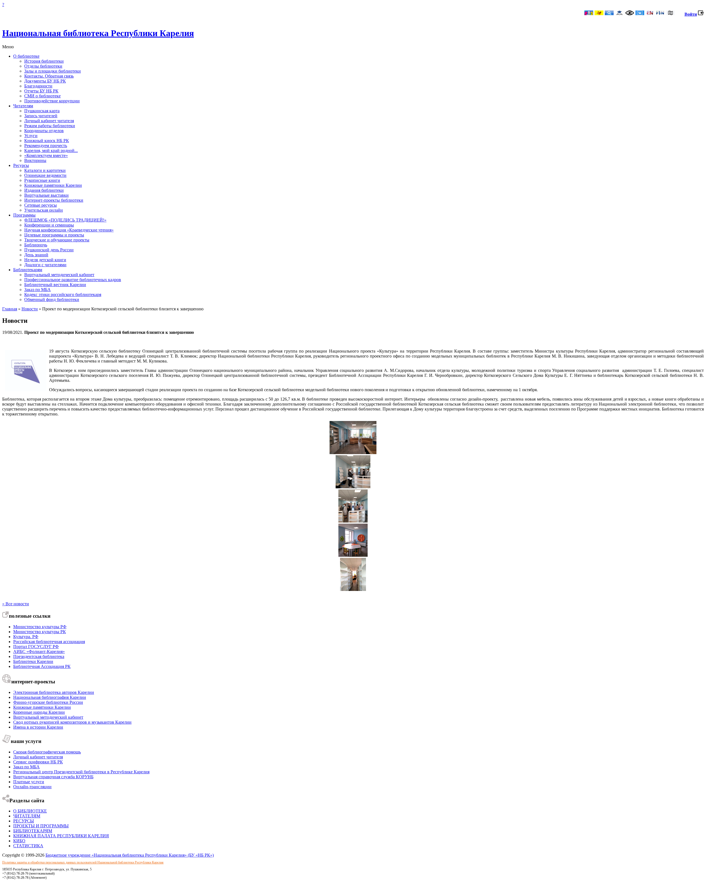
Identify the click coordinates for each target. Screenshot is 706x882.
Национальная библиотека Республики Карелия (98, 33)
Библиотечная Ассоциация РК (42, 666)
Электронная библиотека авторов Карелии (53, 692)
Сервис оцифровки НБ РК (38, 762)
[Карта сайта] (670, 13)
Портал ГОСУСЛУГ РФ (36, 646)
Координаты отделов (44, 130)
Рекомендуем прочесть (45, 145)
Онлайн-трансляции (32, 786)
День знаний (36, 254)
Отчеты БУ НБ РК (41, 91)
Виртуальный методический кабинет (59, 274)
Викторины (35, 160)
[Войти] (701, 14)
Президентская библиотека (38, 656)
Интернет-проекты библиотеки (53, 200)
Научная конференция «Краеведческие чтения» (69, 230)
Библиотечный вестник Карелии (55, 284)
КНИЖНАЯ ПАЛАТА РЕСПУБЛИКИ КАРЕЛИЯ (61, 835)
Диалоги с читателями (45, 264)
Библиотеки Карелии (33, 661)
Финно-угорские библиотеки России (48, 702)
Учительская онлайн (43, 210)
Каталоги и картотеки (45, 170)
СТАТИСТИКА (28, 845)
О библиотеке (26, 56)
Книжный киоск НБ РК (46, 140)
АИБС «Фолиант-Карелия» (39, 651)
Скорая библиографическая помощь (47, 752)
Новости (30, 309)
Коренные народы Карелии (39, 712)
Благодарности (38, 86)
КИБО (19, 840)
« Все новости (15, 603)
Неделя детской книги (45, 259)
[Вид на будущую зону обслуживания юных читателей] (353, 452)
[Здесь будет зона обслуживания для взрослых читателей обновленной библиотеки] (353, 521)
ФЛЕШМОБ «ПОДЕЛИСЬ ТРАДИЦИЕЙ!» (65, 220)
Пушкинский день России (49, 249)
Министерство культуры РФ (39, 626)
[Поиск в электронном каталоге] (609, 13)
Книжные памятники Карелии (53, 185)
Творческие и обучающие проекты (56, 240)
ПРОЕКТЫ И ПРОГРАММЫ (41, 826)
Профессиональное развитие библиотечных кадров (72, 279)
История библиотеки (44, 61)
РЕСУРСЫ (23, 821)
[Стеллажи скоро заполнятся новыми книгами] (353, 589)
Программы (24, 215)
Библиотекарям (27, 269)
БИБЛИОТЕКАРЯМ (32, 830)
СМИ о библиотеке (42, 96)
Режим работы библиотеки (49, 125)
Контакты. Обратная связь (49, 76)
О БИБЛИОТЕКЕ (30, 811)
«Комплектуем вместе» (46, 155)
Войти (690, 14)
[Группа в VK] (639, 13)
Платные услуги (28, 781)
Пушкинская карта (42, 110)
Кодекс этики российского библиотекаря (62, 294)
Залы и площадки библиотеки (52, 71)
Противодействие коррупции (52, 100)
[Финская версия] (660, 13)
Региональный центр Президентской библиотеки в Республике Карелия (81, 771)
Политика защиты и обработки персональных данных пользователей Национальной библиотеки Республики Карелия (83, 862)
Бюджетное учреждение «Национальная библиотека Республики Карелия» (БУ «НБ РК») (130, 855)
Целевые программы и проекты (54, 235)
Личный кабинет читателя (49, 120)
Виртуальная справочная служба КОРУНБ (53, 776)
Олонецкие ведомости (45, 175)
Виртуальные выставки (46, 195)
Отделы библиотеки (43, 66)
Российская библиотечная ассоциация (49, 641)
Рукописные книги (42, 180)
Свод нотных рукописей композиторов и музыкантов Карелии (72, 722)
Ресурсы (21, 165)
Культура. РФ (25, 636)
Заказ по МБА (37, 289)
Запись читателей (40, 115)
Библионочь (35, 245)
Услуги (31, 135)
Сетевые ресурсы (40, 205)
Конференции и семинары (49, 225)
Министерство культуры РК (39, 631)
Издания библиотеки (44, 190)
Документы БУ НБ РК (45, 81)
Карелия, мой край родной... (51, 150)
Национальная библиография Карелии (49, 697)
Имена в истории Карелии (38, 727)
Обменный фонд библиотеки (51, 299)
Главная (9, 309)
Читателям (23, 105)
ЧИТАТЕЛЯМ (26, 816)
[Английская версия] (650, 13)
